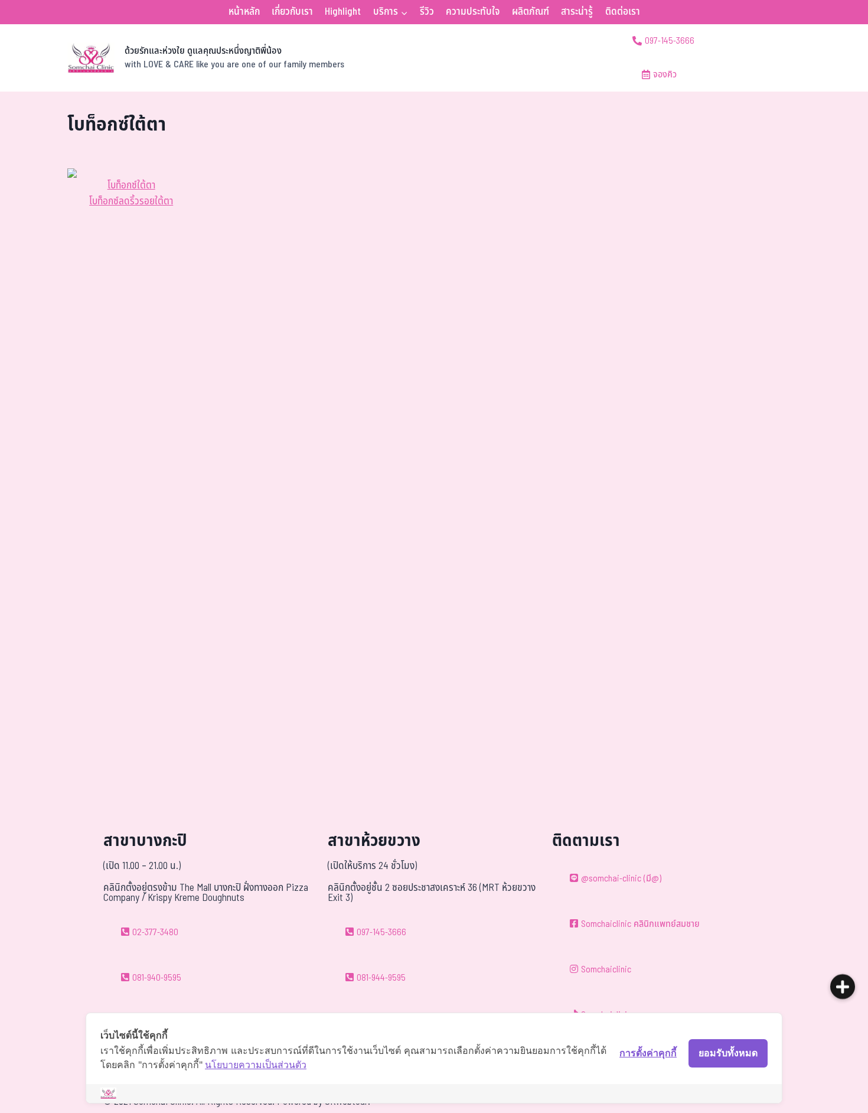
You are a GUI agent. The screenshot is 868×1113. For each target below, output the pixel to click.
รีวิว (427, 11)
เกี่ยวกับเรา (292, 11)
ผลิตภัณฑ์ (530, 11)
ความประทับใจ (473, 11)
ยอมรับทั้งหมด (728, 1053)
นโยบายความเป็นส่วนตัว (255, 1064)
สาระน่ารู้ (577, 11)
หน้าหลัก (244, 11)
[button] (842, 981)
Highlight (343, 11)
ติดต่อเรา (622, 11)
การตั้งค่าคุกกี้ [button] (648, 1053)
